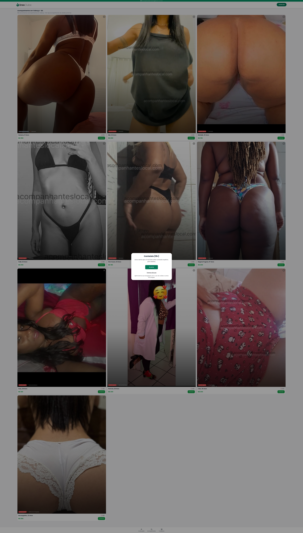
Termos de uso (151, 273)
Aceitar (151, 267)
